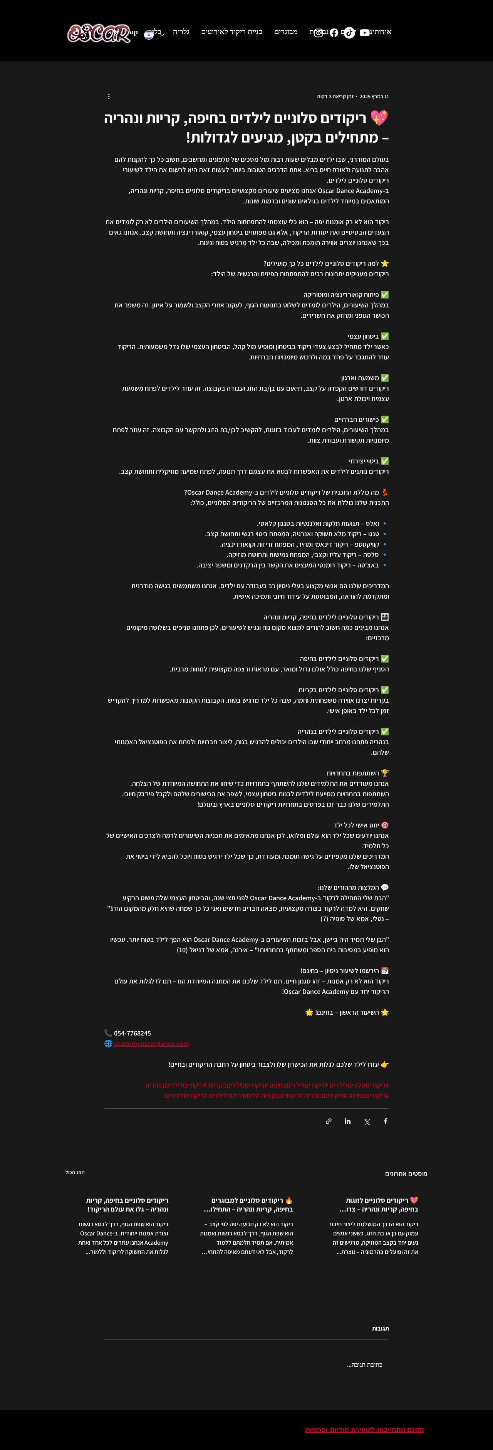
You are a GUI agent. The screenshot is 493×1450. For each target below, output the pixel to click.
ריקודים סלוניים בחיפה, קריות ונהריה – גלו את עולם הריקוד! (127, 1204)
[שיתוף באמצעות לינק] (328, 1121)
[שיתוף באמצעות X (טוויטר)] (366, 1121)
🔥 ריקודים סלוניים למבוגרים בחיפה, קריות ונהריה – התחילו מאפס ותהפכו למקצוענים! (252, 1204)
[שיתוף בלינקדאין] (347, 1121)
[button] (348, 34)
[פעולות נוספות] (108, 96)
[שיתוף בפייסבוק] (385, 1121)
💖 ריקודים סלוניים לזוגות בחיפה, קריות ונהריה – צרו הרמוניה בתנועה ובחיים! (382, 1204)
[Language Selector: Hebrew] (154, 35)
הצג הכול (75, 1172)
